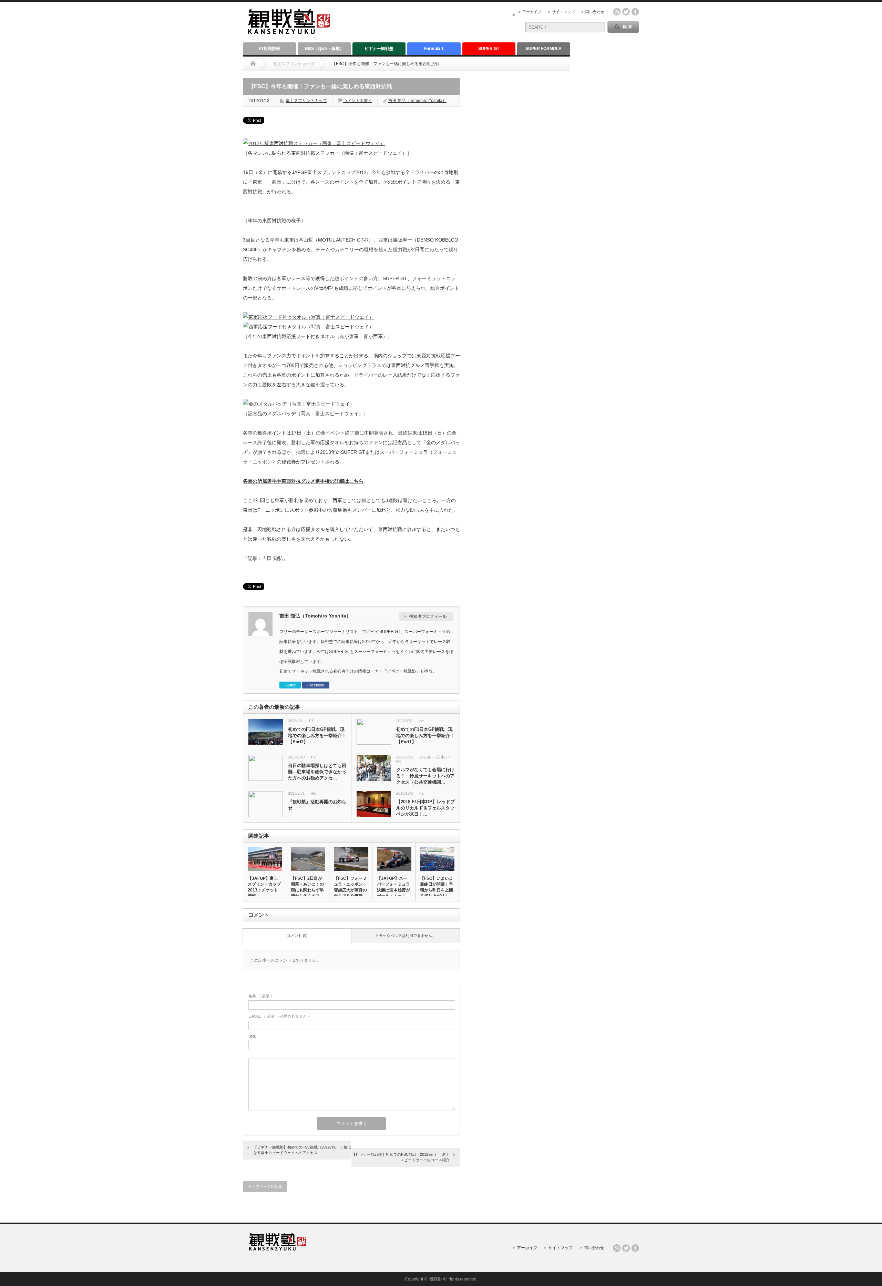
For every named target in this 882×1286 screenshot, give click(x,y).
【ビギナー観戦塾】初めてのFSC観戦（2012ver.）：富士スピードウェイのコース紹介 (401, 1157)
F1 (311, 721)
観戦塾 (435, 1279)
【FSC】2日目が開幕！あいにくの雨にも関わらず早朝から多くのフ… (307, 887)
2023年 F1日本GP (434, 757)
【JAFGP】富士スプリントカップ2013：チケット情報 (264, 887)
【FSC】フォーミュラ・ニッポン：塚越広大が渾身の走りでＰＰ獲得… (350, 887)
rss (617, 12)
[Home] (253, 64)
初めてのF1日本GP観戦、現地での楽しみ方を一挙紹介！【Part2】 (317, 735)
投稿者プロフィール (428, 616)
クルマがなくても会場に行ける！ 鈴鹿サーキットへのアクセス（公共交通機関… (425, 776)
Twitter (290, 685)
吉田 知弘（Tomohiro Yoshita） (417, 100)
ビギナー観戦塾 (379, 48)
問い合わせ (594, 12)
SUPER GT (488, 48)
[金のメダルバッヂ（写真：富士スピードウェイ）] (299, 404)
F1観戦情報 (269, 48)
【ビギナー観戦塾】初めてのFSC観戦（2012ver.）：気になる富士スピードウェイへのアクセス (302, 1149)
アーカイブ (531, 12)
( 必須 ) (260, 996)
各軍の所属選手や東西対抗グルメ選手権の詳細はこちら (303, 481)
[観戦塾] (289, 31)
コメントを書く (357, 100)
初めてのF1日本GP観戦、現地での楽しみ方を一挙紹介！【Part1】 (425, 735)
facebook (635, 12)
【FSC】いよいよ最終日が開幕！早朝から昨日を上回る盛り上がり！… (436, 887)
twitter (626, 12)
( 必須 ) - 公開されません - (278, 1016)
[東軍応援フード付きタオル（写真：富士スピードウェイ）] (308, 317)
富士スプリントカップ (294, 63)
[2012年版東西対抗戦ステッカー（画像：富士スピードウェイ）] (314, 143)
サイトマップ (563, 12)
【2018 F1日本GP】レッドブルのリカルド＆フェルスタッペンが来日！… (425, 808)
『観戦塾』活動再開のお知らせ (317, 804)
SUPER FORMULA (543, 48)
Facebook (315, 685)
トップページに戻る (265, 1186)
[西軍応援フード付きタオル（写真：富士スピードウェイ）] (308, 326)
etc (421, 721)
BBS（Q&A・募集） (324, 48)
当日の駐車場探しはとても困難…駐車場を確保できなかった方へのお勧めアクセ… (317, 771)
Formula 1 (434, 48)
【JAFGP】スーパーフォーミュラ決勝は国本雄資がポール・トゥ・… (393, 887)
